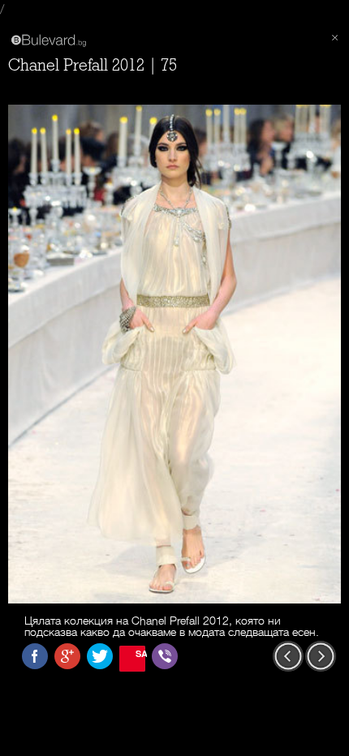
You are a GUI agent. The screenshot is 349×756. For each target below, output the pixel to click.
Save (140, 653)
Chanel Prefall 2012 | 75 (92, 65)
